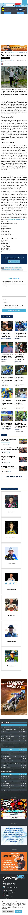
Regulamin (6, 895)
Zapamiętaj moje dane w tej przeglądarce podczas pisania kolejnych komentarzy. (13, 306)
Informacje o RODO (8, 898)
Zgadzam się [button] (18, 911)
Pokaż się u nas (7, 893)
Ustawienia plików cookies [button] (8, 911)
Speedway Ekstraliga (16, 269)
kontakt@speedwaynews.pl (10, 887)
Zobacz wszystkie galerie (14, 477)
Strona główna (5, 52)
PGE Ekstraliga (5, 57)
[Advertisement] (14, 30)
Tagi (3, 267)
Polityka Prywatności (8, 897)
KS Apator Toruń (6, 269)
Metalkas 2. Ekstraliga (6, 338)
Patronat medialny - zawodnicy (9, 488)
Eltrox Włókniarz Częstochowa (13, 267)
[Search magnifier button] (13, 5)
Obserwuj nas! (15, 261)
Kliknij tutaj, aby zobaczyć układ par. (16, 219)
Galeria (4, 434)
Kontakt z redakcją (8, 890)
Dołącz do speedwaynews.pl (10, 892)
